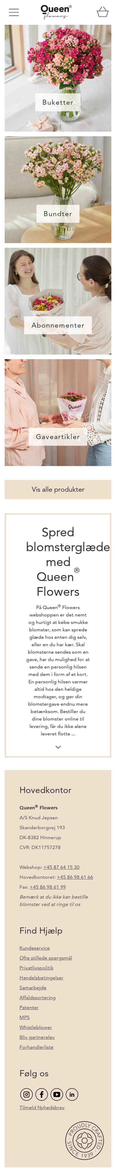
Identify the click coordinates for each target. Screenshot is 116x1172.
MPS (24, 1017)
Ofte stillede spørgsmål (45, 958)
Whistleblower (35, 1027)
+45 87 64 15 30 (61, 867)
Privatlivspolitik (36, 968)
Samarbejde (32, 988)
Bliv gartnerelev (37, 1037)
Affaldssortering (37, 997)
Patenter (29, 1007)
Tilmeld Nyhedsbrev (42, 1107)
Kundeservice (34, 948)
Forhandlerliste (36, 1047)
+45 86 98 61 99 (48, 887)
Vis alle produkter (58, 489)
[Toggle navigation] (14, 12)
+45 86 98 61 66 (75, 877)
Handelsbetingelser (41, 978)
